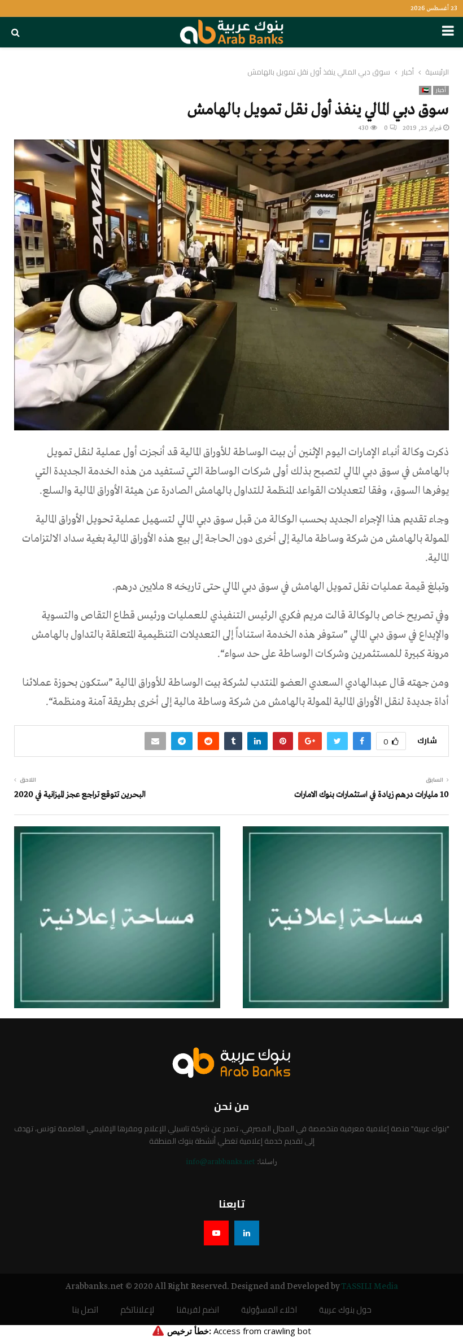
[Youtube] (216, 1233)
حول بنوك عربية (345, 1310)
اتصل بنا (85, 1310)
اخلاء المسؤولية (269, 1310)
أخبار (441, 90)
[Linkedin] (246, 1233)
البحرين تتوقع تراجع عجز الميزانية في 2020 (80, 794)
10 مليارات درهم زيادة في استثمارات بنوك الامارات (371, 794)
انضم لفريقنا (197, 1310)
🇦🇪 (425, 90)
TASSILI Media (369, 1286)
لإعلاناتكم (137, 1310)
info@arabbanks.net (220, 1162)
